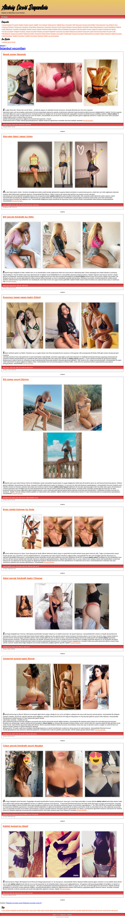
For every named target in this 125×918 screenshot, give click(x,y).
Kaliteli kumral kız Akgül (15, 826)
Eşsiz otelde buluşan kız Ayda (18, 509)
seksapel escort (7, 124)
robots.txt (63, 914)
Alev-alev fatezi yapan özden (18, 136)
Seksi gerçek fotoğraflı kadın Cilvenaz (22, 578)
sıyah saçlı (12, 367)
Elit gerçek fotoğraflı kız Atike (18, 217)
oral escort (28, 124)
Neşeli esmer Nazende (14, 54)
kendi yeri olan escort (26, 205)
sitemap (69, 914)
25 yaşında (19, 566)
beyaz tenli (15, 124)
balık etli (18, 205)
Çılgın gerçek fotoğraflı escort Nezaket (23, 745)
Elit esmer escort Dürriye (16, 379)
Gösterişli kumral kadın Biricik (19, 658)
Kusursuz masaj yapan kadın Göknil (22, 297)
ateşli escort (12, 285)
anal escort (21, 124)
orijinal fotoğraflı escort (9, 205)
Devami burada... (88, 120)
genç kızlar (6, 367)
